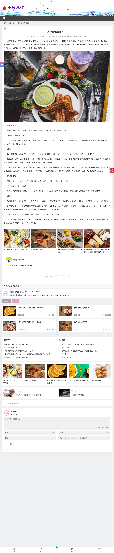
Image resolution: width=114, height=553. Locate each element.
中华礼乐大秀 (16, 7)
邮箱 (61, 432)
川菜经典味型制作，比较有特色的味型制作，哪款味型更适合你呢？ (28, 354)
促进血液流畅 (96, 380)
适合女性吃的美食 (37, 249)
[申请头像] (108, 412)
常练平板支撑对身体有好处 (78, 380)
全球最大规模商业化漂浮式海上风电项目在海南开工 (80, 351)
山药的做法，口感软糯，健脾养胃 (30, 308)
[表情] (103, 427)
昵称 (6, 432)
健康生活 (20, 23)
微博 (99, 549)
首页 (5, 23)
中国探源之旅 (66, 357)
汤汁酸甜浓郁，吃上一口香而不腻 (16, 249)
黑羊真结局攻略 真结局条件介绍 (22, 265)
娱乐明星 (16, 286)
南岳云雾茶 (65, 348)
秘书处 (17, 292)
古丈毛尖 (65, 354)
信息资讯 (12, 23)
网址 (6, 438)
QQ (61, 438)
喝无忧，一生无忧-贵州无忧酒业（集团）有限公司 (79, 344)
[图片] (107, 427)
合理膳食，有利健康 (81, 308)
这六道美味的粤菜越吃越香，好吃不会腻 (19, 351)
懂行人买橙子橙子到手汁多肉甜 (30, 322)
